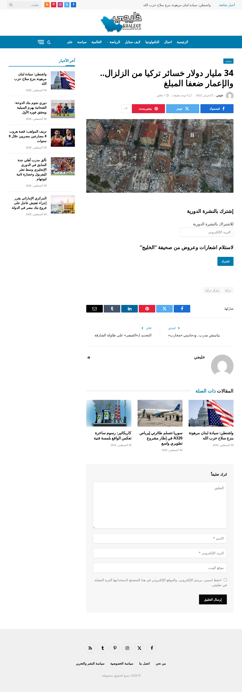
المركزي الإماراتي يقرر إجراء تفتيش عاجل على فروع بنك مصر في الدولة (29, 203)
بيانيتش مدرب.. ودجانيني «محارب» (194, 335)
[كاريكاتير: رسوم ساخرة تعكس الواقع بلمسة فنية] (108, 413)
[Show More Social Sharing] (126, 108)
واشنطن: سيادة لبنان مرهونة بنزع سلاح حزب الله (177, 5)
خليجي (219, 95)
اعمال (168, 42)
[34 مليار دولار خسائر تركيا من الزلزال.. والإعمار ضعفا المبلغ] (159, 156)
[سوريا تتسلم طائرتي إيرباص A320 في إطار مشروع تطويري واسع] (160, 413)
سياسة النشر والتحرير (90, 663)
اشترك (225, 261)
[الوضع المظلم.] (49, 42)
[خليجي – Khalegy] (121, 22)
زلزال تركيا (212, 290)
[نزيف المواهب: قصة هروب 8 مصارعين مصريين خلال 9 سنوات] (63, 138)
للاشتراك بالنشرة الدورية (213, 224)
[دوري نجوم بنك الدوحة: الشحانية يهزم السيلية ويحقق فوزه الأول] (63, 109)
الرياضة (115, 42)
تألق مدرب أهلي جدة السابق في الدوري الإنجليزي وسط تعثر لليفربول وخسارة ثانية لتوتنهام (32, 169)
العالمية (96, 42)
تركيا (228, 290)
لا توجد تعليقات (180, 95)
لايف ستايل (132, 42)
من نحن (161, 663)
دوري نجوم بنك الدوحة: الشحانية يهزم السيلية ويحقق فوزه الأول (31, 107)
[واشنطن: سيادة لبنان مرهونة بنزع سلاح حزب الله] (211, 413)
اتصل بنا (144, 663)
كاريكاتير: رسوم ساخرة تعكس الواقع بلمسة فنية (112, 435)
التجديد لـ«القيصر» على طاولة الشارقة (123, 335)
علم (70, 42)
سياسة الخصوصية (121, 663)
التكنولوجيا (152, 42)
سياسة (82, 42)
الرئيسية (182, 42)
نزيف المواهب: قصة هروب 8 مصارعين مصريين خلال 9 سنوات (28, 136)
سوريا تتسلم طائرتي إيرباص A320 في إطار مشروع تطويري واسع (160, 438)
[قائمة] (41, 42)
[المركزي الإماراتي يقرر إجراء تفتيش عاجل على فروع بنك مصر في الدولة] (63, 204)
